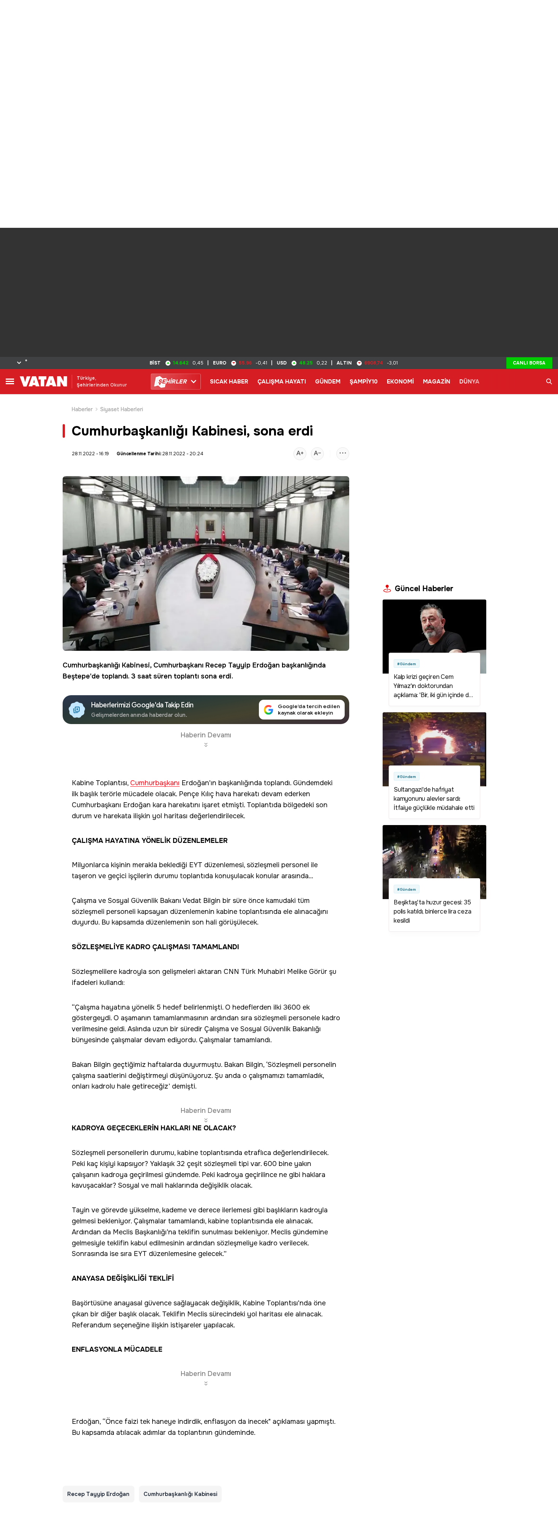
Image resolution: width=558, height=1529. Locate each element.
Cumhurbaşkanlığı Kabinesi (106, 665)
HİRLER (172, 381)
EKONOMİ (400, 381)
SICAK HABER (229, 381)
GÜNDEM (327, 381)
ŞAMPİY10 (364, 381)
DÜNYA (469, 381)
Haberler (82, 409)
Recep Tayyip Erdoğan (242, 665)
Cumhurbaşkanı (178, 665)
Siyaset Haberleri (121, 409)
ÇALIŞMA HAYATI (281, 381)
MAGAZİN (436, 381)
